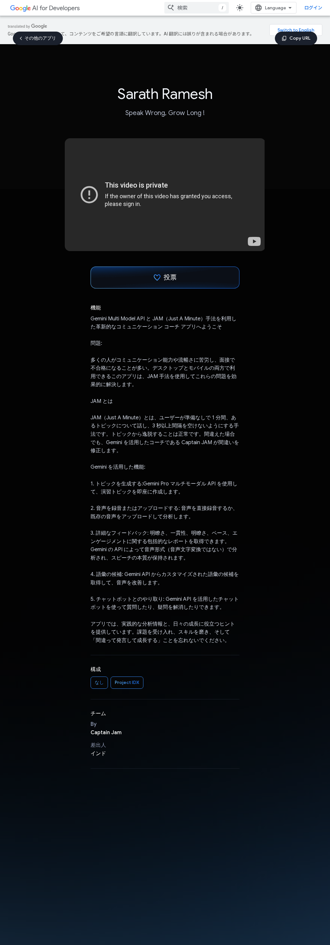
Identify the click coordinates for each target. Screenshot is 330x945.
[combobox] (196, 8)
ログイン (313, 7)
